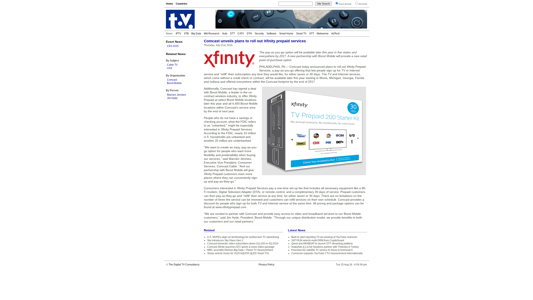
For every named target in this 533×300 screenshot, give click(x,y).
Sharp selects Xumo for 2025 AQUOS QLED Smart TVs (238, 253)
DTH (249, 33)
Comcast (172, 79)
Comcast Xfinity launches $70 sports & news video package (240, 246)
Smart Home (286, 33)
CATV (241, 33)
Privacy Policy (266, 264)
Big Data (196, 33)
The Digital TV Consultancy (184, 264)
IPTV (178, 33)
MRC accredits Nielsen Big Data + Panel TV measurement (240, 250)
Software (271, 33)
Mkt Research (211, 33)
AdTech (335, 33)
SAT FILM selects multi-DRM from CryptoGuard (317, 240)
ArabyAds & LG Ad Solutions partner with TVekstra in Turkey (325, 246)
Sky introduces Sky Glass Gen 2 (225, 240)
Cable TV (172, 64)
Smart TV (301, 33)
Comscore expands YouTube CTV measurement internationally (327, 253)
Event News (174, 41)
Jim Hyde (172, 98)
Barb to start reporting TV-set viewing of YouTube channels (324, 237)
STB (186, 33)
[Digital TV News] (188, 19)
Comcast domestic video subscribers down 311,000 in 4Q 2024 (242, 243)
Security (259, 33)
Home (169, 3)
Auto (224, 33)
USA (169, 68)
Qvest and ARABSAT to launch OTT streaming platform (322, 243)
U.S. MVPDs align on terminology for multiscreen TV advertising (243, 237)
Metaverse (323, 33)
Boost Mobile (174, 83)
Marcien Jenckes (176, 94)
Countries (181, 3)
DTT (232, 33)
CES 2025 (173, 46)
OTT (311, 33)
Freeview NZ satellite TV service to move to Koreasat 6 (322, 250)
